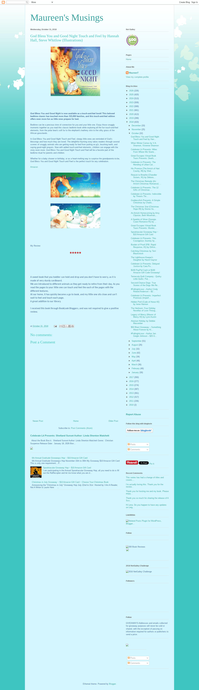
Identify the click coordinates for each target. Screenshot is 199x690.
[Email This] (60, 326)
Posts (133, 444)
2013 (131, 393)
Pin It (151, 464)
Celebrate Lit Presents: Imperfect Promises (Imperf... (146, 296)
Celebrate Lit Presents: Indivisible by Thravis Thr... (146, 195)
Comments (135, 449)
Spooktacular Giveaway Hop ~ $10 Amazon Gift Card (67, 468)
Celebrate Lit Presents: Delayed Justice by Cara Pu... (145, 265)
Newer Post (38, 421)
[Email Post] (55, 326)
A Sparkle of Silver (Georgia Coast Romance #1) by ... (143, 220)
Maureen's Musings (66, 17)
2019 (131, 118)
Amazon (34, 167)
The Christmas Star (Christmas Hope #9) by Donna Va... (145, 207)
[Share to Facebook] (69, 326)
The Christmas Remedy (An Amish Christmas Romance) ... (146, 182)
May (134, 356)
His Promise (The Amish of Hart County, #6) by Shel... (145, 169)
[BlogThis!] (63, 326)
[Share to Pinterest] (72, 326)
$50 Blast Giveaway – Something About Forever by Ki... (146, 328)
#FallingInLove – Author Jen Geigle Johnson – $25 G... (144, 334)
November (136, 129)
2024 (131, 98)
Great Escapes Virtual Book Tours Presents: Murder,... (144, 226)
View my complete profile (137, 77)
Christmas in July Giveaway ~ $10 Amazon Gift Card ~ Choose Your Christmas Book (70, 482)
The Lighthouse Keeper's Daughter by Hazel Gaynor (144, 258)
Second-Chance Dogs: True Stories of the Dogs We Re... (145, 284)
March (135, 364)
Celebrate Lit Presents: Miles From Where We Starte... (144, 150)
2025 (131, 94)
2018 (131, 122)
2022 (131, 106)
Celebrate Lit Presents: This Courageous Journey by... (143, 239)
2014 (131, 389)
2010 (131, 405)
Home (76, 421)
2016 (131, 381)
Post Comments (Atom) (81, 428)
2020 (131, 114)
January (135, 372)
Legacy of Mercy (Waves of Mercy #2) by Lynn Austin (143, 315)
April (134, 361)
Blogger (112, 684)
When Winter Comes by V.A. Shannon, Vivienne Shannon (145, 144)
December (136, 125)
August (135, 345)
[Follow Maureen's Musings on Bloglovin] (139, 432)
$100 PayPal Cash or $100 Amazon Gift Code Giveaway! (145, 271)
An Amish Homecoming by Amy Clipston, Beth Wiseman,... (145, 214)
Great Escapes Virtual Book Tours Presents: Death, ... (144, 157)
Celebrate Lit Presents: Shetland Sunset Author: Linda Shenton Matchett (69, 435)
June (134, 353)
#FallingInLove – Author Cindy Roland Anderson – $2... (144, 290)
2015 (131, 385)
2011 (131, 401)
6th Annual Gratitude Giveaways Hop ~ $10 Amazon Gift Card (59, 458)
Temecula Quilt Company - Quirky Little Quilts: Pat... (146, 277)
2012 (131, 397)
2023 (131, 102)
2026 (131, 90)
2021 (131, 110)
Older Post (113, 421)
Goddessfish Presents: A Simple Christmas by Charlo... (145, 201)
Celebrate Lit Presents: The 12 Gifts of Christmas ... (144, 188)
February (136, 368)
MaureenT (134, 73)
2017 (131, 377)
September (137, 341)
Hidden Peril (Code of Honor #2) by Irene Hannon (145, 303)
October (135, 133)
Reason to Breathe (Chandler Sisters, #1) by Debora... (144, 176)
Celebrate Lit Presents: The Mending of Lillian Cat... (143, 163)
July (134, 349)
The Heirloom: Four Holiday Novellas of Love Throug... (144, 309)
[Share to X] (66, 326)
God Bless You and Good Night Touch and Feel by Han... (145, 138)
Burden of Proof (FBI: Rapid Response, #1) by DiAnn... (144, 245)
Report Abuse (133, 414)
